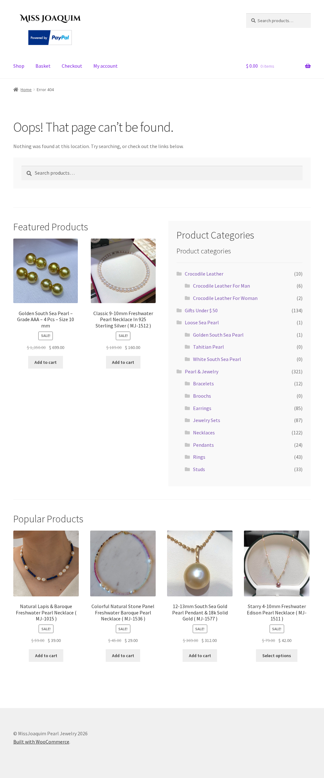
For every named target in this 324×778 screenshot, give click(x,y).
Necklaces (204, 432)
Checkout (72, 66)
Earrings (202, 408)
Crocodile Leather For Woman (225, 298)
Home (26, 89)
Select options (276, 655)
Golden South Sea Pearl (218, 335)
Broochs (202, 396)
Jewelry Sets (206, 420)
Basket (43, 66)
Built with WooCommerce (41, 741)
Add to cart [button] (45, 362)
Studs (199, 469)
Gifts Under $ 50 (201, 310)
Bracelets (203, 383)
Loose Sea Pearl (202, 322)
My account (105, 66)
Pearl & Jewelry (201, 371)
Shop (18, 66)
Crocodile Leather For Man (221, 286)
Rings (199, 457)
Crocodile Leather (204, 274)
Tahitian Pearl (208, 347)
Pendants (203, 445)
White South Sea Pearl (217, 359)
